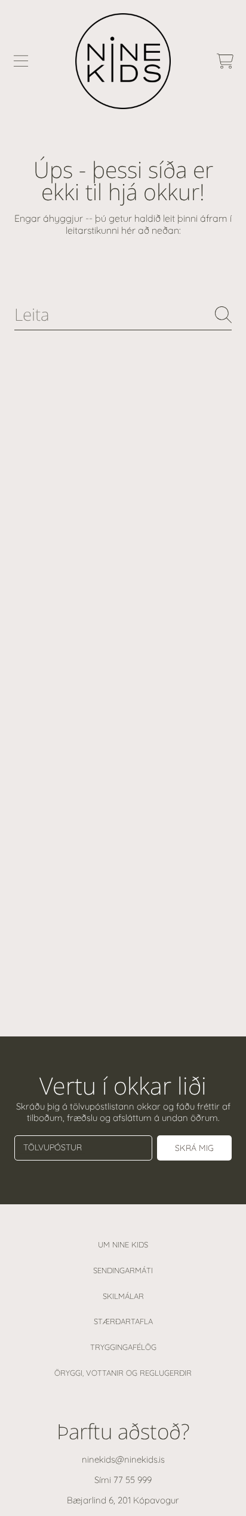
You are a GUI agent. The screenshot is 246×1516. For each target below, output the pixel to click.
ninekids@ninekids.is (123, 1459)
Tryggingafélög (123, 1347)
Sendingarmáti (123, 1270)
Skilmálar (123, 1296)
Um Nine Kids (123, 1244)
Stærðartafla (123, 1321)
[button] (21, 61)
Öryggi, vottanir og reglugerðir (123, 1373)
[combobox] (123, 314)
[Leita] (223, 315)
